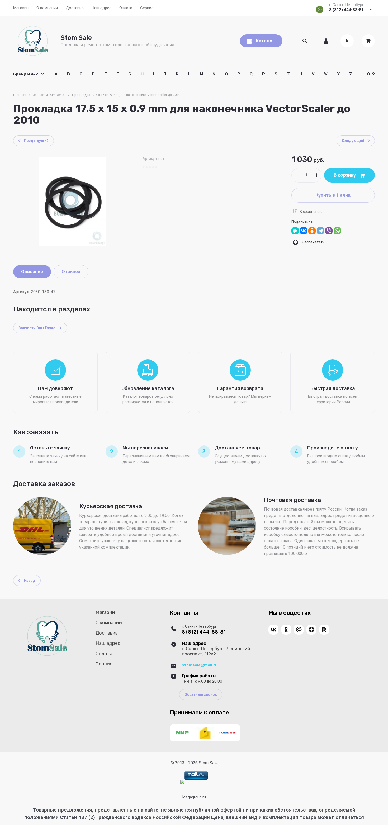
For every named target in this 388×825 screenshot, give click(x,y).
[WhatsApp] (337, 230)
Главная (19, 95)
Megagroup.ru (194, 797)
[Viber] (329, 230)
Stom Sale (76, 37)
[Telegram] (320, 230)
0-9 (371, 73)
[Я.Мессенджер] (295, 230)
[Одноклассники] (312, 230)
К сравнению (311, 211)
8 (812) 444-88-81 (346, 9)
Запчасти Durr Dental (49, 95)
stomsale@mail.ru (199, 665)
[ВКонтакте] (303, 230)
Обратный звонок (200, 694)
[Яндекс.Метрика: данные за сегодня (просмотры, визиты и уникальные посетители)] (182, 782)
